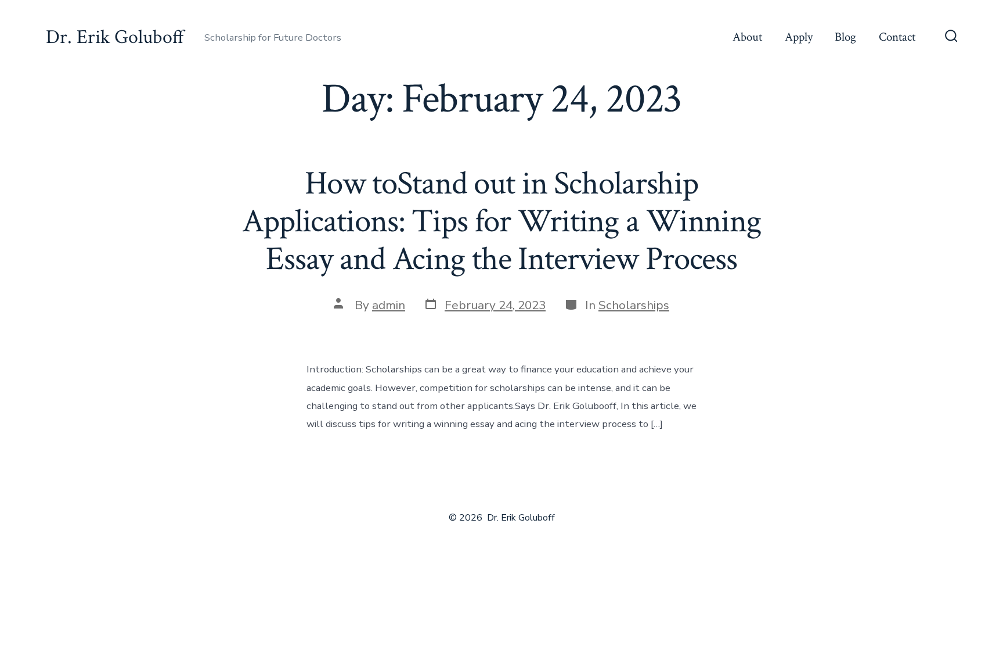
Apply (799, 37)
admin (388, 305)
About (747, 37)
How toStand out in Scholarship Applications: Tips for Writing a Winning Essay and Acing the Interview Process (501, 221)
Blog (845, 37)
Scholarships (633, 305)
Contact (897, 37)
